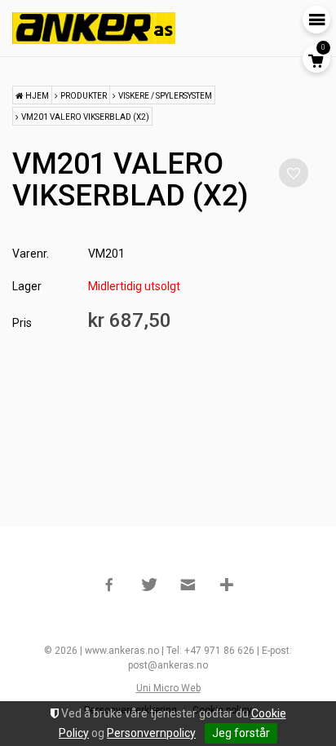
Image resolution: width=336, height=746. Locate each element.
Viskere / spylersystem (165, 95)
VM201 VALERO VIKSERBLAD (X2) (85, 117)
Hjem (37, 95)
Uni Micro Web (168, 688)
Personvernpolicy (151, 732)
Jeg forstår (241, 732)
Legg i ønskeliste (293, 173)
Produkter (83, 95)
